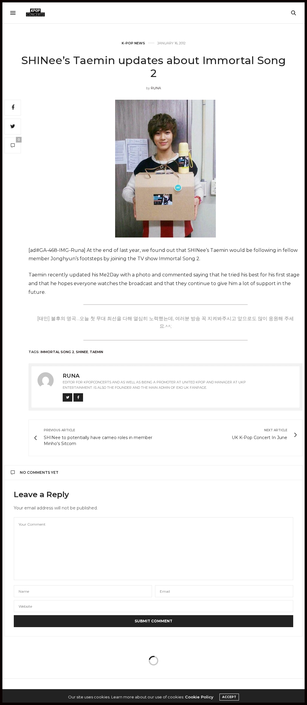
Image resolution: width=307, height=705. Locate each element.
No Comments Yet (39, 472)
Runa (156, 88)
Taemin (96, 352)
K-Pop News (133, 43)
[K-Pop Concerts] (35, 13)
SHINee (82, 352)
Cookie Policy (199, 697)
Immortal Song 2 (57, 352)
